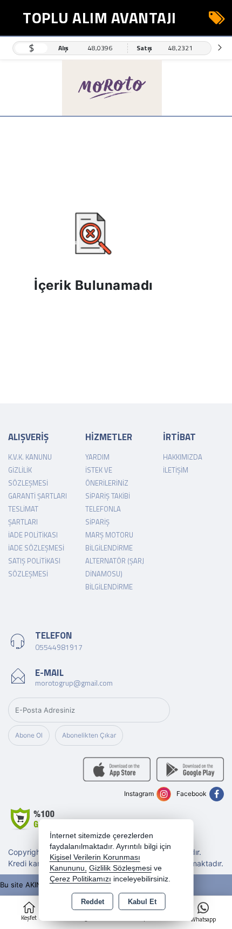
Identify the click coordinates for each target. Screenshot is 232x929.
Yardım (97, 457)
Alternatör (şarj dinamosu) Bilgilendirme (114, 573)
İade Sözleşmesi (36, 547)
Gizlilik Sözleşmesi (120, 868)
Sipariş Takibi (107, 495)
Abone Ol (29, 735)
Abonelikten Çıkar (89, 735)
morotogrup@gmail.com (74, 682)
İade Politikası (33, 534)
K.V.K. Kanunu (30, 457)
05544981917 (59, 647)
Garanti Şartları (37, 495)
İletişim (175, 469)
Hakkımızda (182, 457)
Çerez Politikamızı (80, 879)
